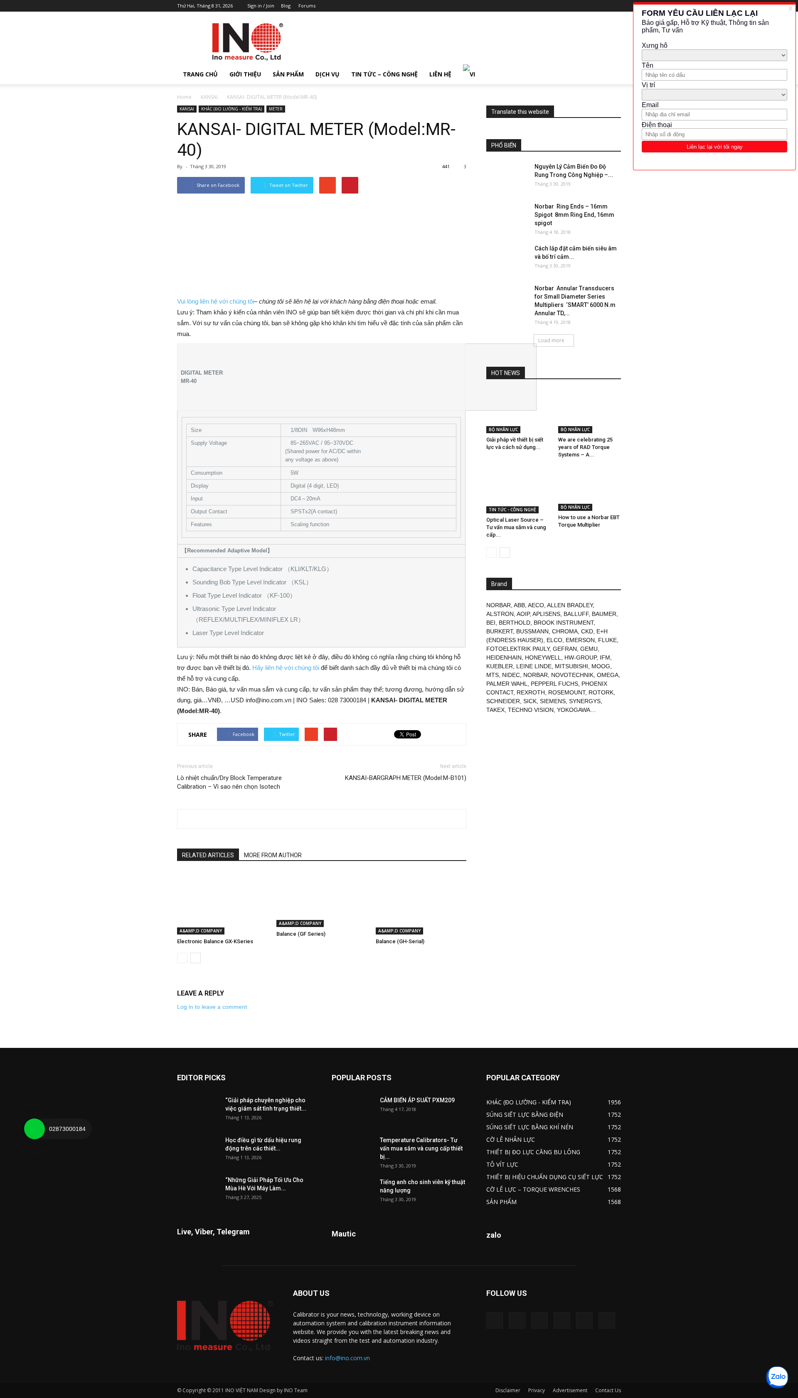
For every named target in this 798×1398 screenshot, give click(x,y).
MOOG (600, 666)
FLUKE (607, 640)
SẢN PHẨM (288, 74)
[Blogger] (546, 6)
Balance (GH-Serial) (400, 941)
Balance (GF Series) (300, 934)
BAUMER (604, 614)
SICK (530, 701)
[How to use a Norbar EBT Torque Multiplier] (589, 489)
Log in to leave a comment (212, 1006)
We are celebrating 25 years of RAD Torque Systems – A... (585, 447)
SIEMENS (553, 701)
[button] (611, 74)
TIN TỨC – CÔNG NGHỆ (384, 74)
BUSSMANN (532, 631)
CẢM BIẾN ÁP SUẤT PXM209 (417, 1100)
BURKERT (499, 631)
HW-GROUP (580, 657)
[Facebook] (560, 6)
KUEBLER (499, 666)
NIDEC (511, 675)
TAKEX (495, 709)
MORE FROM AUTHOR (273, 855)
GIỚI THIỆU (245, 74)
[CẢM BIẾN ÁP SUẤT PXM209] (352, 1110)
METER (276, 109)
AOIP (523, 614)
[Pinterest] (573, 6)
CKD (587, 631)
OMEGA (607, 675)
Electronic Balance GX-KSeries (215, 941)
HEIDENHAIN (504, 657)
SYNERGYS (585, 701)
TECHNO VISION (531, 709)
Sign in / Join (260, 5)
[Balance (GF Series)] (321, 899)
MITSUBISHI (571, 666)
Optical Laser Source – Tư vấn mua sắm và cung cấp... (516, 527)
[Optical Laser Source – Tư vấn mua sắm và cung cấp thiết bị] (517, 490)
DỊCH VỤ (327, 74)
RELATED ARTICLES (208, 855)
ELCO (554, 640)
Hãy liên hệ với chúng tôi (285, 667)
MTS (492, 675)
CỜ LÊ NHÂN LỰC (510, 1139)
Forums (306, 5)
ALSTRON (500, 614)
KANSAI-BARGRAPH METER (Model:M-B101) (405, 778)
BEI (490, 622)
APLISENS (546, 614)
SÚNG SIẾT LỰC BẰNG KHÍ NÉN (529, 1127)
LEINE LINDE (534, 666)
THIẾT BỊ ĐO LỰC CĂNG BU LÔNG (533, 1152)
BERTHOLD (514, 622)
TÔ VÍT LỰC (502, 1164)
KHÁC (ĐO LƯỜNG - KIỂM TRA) (231, 109)
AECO (536, 605)
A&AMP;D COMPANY (201, 931)
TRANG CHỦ (200, 74)
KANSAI (209, 97)
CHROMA (565, 631)
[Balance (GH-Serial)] (421, 903)
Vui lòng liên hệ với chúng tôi (215, 301)
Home (184, 97)
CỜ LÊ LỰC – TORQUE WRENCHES (533, 1189)
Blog (286, 5)
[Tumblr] (587, 6)
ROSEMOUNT (566, 692)
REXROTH (531, 692)
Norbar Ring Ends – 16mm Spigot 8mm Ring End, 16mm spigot (574, 214)
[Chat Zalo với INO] (777, 1377)
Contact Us (608, 1390)
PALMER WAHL (506, 683)
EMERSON (580, 640)
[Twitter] (601, 6)
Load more (551, 340)
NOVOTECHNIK (572, 675)
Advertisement (570, 1390)
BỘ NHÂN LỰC (503, 429)
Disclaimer (507, 1390)
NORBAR (498, 605)
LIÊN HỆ (440, 74)
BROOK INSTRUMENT (564, 622)
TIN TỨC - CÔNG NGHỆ (512, 510)
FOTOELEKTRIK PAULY (517, 648)
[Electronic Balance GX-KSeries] (222, 903)
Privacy (536, 1390)
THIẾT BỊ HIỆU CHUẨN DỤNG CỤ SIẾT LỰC (544, 1177)
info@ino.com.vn (347, 1358)
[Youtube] (614, 6)
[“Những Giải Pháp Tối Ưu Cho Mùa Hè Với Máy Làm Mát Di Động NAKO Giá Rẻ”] (198, 1190)
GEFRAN (565, 648)
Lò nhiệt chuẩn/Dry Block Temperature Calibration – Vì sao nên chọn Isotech (229, 782)
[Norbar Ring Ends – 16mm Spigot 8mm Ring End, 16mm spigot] (507, 216)
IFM (605, 657)
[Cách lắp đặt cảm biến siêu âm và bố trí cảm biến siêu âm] (507, 258)
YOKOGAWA (573, 709)
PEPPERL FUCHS (554, 683)
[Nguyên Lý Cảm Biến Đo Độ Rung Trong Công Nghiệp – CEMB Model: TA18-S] (507, 176)
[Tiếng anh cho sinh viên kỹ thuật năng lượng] (352, 1192)
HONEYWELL (543, 657)
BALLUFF (576, 614)
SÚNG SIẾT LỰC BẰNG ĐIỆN (524, 1114)
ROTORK (601, 692)
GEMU (589, 648)
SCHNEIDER (503, 701)
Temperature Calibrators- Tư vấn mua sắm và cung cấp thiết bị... (421, 1148)
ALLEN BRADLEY (570, 605)
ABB (519, 605)
